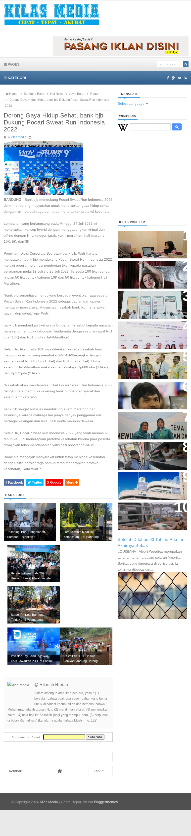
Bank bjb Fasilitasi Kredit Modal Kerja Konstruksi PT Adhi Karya (147, 362)
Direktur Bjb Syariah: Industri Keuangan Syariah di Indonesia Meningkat (152, 242)
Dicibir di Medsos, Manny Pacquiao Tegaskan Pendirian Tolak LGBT (150, 393)
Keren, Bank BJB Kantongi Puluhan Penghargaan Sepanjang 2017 (147, 332)
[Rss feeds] (185, 78)
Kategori (16, 78)
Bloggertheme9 (106, 802)
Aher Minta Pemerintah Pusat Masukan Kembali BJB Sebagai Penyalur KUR (152, 483)
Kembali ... (17, 771)
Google (55, 482)
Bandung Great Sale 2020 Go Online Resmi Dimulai (149, 300)
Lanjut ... (100, 771)
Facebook (15, 482)
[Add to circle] (173, 78)
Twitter (36, 482)
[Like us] (168, 78)
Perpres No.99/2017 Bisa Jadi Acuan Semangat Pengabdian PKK (150, 423)
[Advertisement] (152, 181)
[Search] (186, 64)
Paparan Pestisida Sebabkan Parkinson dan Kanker (149, 511)
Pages (13, 64)
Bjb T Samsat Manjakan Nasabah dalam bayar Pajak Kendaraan (149, 453)
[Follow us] (179, 78)
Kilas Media (49, 802)
